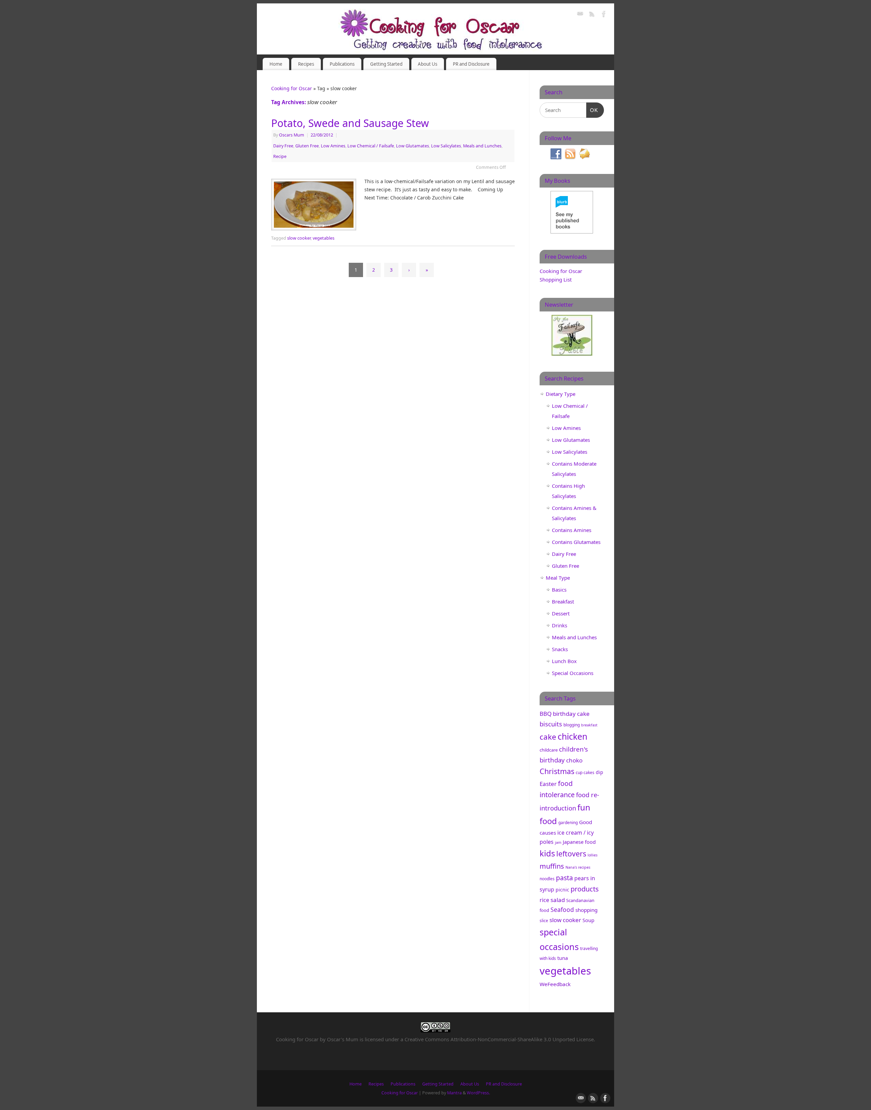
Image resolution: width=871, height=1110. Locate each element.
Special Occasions (572, 673)
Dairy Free (283, 146)
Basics (559, 589)
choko (574, 760)
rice (544, 900)
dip (599, 772)
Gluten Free (307, 146)
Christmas (557, 771)
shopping (586, 909)
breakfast (589, 725)
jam (558, 842)
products (585, 889)
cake (548, 736)
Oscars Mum (291, 135)
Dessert (561, 613)
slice (544, 920)
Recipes (306, 64)
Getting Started (386, 64)
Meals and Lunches (482, 146)
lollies (592, 855)
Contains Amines (571, 530)
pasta (564, 877)
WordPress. (478, 1093)
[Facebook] (604, 15)
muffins (552, 866)
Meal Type (558, 577)
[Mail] (580, 15)
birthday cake (571, 714)
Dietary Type (560, 393)
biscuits (551, 724)
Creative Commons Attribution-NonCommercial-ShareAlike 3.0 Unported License (499, 1039)
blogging (571, 725)
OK (592, 110)
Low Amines (333, 146)
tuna (562, 957)
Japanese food (579, 841)
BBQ (546, 714)
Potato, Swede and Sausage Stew (350, 123)
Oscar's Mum (342, 1039)
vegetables (323, 238)
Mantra (454, 1093)
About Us (427, 64)
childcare (549, 750)
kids (547, 853)
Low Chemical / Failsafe (370, 146)
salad (557, 900)
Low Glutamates (412, 146)
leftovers (571, 853)
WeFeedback (555, 984)
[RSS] (592, 15)
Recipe (279, 156)
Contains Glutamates (576, 541)
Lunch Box (564, 661)
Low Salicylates (446, 146)
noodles (547, 879)
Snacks (560, 649)
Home (275, 64)
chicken (572, 736)
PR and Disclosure (471, 64)
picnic (562, 889)
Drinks (559, 625)
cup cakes (585, 772)
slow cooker (299, 238)
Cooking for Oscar (291, 88)
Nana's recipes (577, 867)
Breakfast (563, 601)
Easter (548, 784)
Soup (588, 920)
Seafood (562, 909)
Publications (342, 64)
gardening (568, 822)
